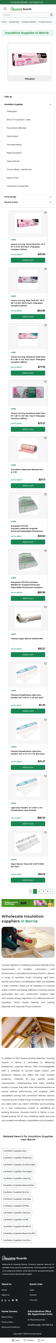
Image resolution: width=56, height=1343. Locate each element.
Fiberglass (12, 111)
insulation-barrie (45, 22)
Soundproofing (14, 144)
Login (32, 1290)
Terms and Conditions (11, 1327)
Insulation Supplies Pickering (17, 1157)
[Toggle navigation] (5, 8)
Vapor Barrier (13, 161)
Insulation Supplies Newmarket (18, 1185)
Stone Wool (12, 136)
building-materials (29, 22)
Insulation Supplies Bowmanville (19, 1233)
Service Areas (11, 202)
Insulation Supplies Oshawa (16, 1212)
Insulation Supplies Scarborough (19, 1164)
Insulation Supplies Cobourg (16, 1178)
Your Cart (33, 1300)
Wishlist (33, 1295)
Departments (14, 22)
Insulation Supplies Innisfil (15, 1219)
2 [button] (39, 891)
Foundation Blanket (16, 128)
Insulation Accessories (17, 186)
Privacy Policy (7, 1322)
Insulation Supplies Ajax (14, 1150)
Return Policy (7, 1317)
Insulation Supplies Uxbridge (17, 1199)
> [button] (52, 891)
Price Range (10, 196)
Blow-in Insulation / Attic (19, 119)
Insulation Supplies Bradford (17, 1226)
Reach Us (6, 1295)
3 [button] (43, 891)
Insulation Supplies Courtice (16, 1240)
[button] (45, 212)
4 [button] (47, 891)
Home (4, 22)
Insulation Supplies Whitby (16, 1205)
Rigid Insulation (14, 152)
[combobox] (26, 15)
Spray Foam (13, 177)
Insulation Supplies (13, 104)
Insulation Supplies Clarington (17, 1171)
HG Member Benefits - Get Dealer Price (26, 2)
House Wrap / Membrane (19, 169)
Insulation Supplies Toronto (16, 1192)
